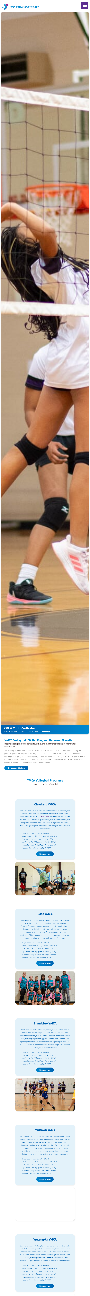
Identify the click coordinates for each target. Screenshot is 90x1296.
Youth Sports (33, 732)
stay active (45, 817)
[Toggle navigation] (84, 5)
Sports (23, 732)
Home (6, 732)
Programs (14, 732)
